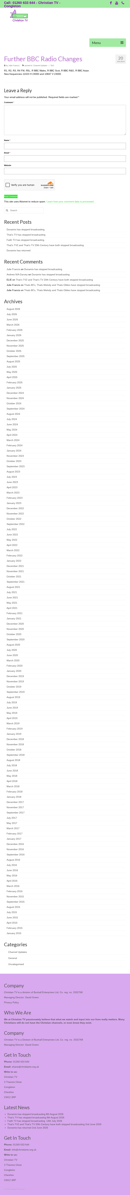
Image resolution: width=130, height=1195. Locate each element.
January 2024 (14, 450)
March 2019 (13, 723)
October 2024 (14, 403)
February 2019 (15, 728)
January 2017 (14, 838)
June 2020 (12, 655)
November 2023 (15, 456)
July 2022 (12, 529)
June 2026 (12, 319)
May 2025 (12, 372)
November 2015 (15, 896)
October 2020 (14, 634)
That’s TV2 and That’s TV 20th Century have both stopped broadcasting (45, 245)
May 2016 (12, 875)
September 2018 (16, 755)
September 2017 (16, 812)
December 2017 (15, 802)
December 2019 (15, 676)
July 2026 (12, 314)
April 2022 (12, 545)
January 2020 (14, 671)
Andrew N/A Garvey (17, 274)
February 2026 (15, 330)
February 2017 (15, 833)
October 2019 (14, 686)
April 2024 (12, 435)
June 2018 (12, 770)
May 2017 (12, 823)
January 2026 (14, 335)
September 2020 (16, 639)
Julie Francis (13, 65)
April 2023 (12, 487)
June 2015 (12, 917)
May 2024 (12, 429)
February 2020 (15, 665)
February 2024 (15, 445)
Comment (9, 102)
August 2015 (13, 907)
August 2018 (13, 760)
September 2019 (16, 692)
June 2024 (12, 424)
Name (7, 140)
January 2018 (14, 796)
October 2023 (14, 461)
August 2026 (13, 309)
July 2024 (12, 419)
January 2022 (14, 560)
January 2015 (14, 933)
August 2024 (13, 414)
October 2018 (14, 749)
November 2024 (15, 398)
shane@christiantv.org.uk (25, 1066)
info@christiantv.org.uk (24, 1149)
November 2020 (15, 629)
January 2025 (14, 387)
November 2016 (15, 849)
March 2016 (13, 886)
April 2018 (12, 781)
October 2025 (14, 351)
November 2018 (15, 744)
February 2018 (15, 791)
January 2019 (14, 734)
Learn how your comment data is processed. (70, 201)
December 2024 (15, 393)
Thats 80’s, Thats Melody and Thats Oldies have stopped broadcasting (62, 285)
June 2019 (12, 707)
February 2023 (15, 497)
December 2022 (15, 508)
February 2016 (15, 891)
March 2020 (13, 660)
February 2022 (15, 555)
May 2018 (12, 775)
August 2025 (13, 361)
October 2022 (14, 518)
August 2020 (13, 644)
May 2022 (12, 539)
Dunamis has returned (18, 250)
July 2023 (12, 476)
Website (7, 165)
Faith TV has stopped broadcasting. (26, 240)
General (12, 958)
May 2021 (12, 602)
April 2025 (12, 377)
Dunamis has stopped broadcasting (26, 229)
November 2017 (15, 807)
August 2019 (13, 697)
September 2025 (16, 356)
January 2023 (14, 503)
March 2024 (13, 440)
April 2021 (12, 608)
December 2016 (15, 844)
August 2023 (13, 471)
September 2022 (16, 524)
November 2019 (15, 681)
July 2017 (12, 817)
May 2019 (12, 713)
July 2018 (12, 765)
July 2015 (12, 912)
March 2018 (13, 786)
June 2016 (12, 870)
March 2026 (13, 324)
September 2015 (16, 901)
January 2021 (14, 618)
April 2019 (12, 718)
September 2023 (16, 466)
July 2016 (12, 865)
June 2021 (12, 597)
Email (7, 153)
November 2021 (15, 571)
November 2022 (15, 513)
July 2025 (12, 366)
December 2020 (15, 623)
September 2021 (16, 581)
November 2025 (15, 345)
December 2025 (15, 340)
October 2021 (14, 576)
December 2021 (15, 566)
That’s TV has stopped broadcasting (26, 234)
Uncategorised (16, 964)
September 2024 (16, 408)
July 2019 (12, 702)
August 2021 (13, 587)
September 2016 (16, 854)
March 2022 (13, 550)
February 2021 (15, 613)
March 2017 (13, 828)
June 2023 (12, 482)
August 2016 (13, 859)
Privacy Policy (11, 1002)
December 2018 (15, 739)
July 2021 (12, 592)
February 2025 (15, 382)
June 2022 (12, 534)
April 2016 (12, 880)
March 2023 (13, 492)
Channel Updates (40, 65)
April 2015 (12, 922)
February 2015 (15, 928)
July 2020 (12, 650)
